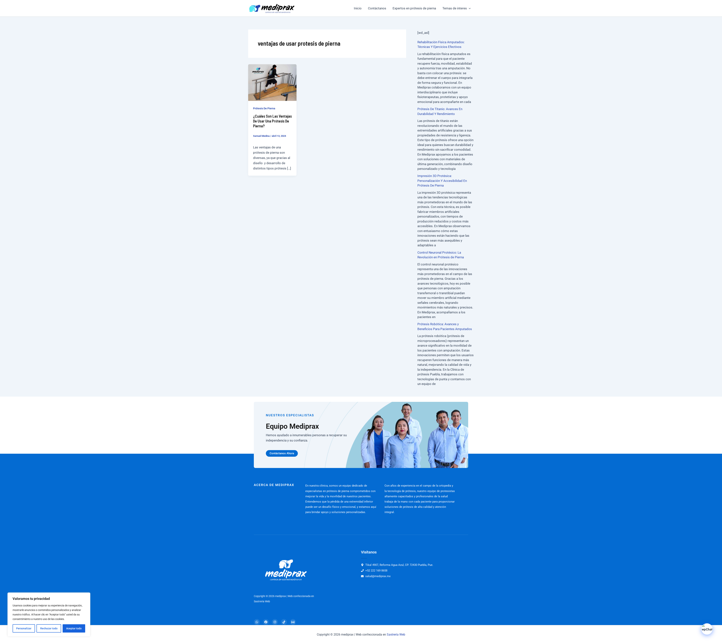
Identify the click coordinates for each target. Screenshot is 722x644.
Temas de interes (454, 8)
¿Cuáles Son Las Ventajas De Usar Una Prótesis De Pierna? (272, 121)
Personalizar (23, 628)
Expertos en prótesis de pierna (414, 8)
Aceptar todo (74, 628)
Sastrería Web (396, 634)
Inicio (358, 8)
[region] (49, 614)
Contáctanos (377, 8)
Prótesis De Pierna (264, 108)
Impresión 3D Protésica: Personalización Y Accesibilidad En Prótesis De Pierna (442, 180)
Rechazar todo (49, 628)
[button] (469, 8)
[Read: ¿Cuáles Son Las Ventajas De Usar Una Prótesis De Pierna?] (272, 82)
